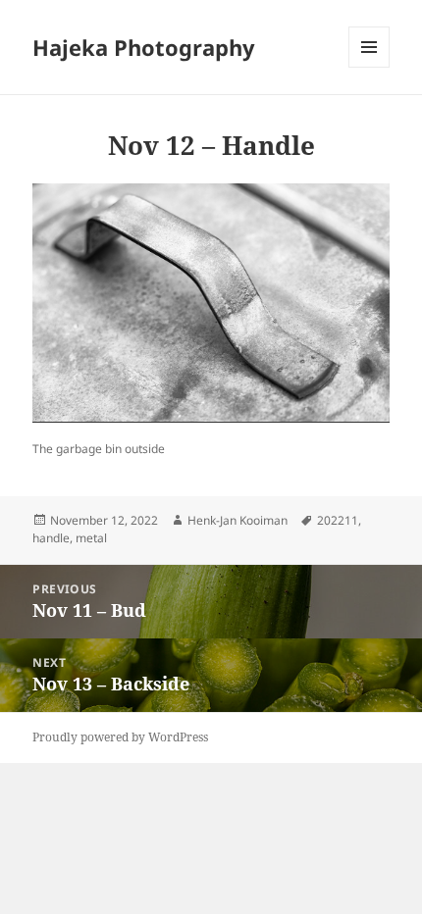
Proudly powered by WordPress (120, 737)
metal (91, 538)
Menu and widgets (369, 67)
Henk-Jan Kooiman (237, 520)
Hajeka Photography (143, 47)
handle (51, 538)
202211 (337, 520)
